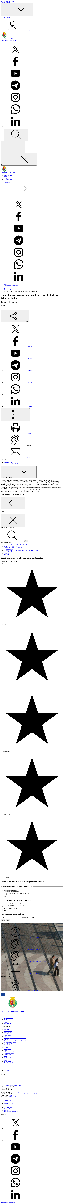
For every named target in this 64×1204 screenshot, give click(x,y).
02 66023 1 (12, 1095)
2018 (5, 288)
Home (5, 284)
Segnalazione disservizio (10, 1103)
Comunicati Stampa (8, 287)
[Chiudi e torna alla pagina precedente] (13, 503)
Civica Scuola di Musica (10, 1042)
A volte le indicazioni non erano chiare (13, 904)
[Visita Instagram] (15, 102)
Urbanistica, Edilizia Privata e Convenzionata (15, 1038)
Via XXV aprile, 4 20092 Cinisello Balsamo (11, 1085)
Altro (5, 896)
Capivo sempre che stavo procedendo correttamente (16, 893)
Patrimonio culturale (9, 1054)
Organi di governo (8, 1018)
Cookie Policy (7, 1109)
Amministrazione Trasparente (11, 1106)
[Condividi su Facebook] (15, 66)
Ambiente (6, 1039)
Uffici (5, 1019)
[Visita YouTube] (15, 78)
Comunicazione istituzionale (11, 285)
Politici (5, 1022)
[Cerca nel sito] (16, 135)
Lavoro (5, 1050)
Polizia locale (7, 182)
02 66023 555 (12, 1096)
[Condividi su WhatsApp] (15, 114)
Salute (5, 1056)
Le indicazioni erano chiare (10, 890)
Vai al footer (12, 1)
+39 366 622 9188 (14, 1092)
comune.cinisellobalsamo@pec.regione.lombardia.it (27, 1093)
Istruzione (6, 1029)
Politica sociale (7, 1035)
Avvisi (5, 1071)
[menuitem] (17, 433)
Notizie (5, 1069)
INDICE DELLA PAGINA (6, 477)
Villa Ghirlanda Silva (9, 1063)
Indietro (3, 920)
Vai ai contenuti (4, 1)
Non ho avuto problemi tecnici (11, 894)
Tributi (5, 1060)
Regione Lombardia (5, 2)
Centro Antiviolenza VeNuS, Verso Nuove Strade (16, 1040)
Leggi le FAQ (7, 1100)
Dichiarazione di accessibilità (11, 1111)
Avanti (7, 920)
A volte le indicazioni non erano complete (14, 905)
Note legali (6, 1110)
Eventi (5, 1078)
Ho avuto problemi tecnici (10, 908)
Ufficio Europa (7, 1061)
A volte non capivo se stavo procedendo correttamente (17, 907)
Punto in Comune (8, 1031)
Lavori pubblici (7, 1049)
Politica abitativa (8, 1032)
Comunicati (6, 1070)
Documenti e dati (8, 1023)
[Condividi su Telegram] (15, 90)
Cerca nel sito (4, 527)
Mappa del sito (11, 1202)
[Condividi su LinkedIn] (15, 126)
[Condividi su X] (15, 55)
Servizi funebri (7, 1057)
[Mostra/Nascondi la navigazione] (13, 147)
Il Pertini (6, 1047)
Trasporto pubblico (8, 1058)
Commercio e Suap (8, 1043)
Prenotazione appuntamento (10, 1102)
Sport (5, 1036)
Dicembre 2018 (7, 289)
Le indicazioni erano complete (11, 891)
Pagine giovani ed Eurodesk (11, 1051)
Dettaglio (4, 917)
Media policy (4, 1202)
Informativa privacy (8, 1107)
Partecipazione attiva (9, 1053)
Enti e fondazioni (8, 1020)
